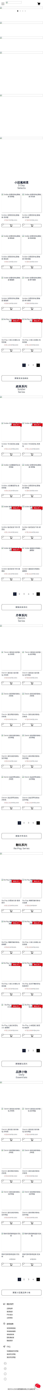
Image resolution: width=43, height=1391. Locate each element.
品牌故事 (10, 1308)
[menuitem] (24, 365)
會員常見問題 (11, 1354)
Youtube (6, 1380)
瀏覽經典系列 (21, 607)
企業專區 (10, 1318)
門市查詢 (10, 1315)
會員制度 (10, 1312)
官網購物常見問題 (12, 1351)
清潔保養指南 (11, 1328)
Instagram (6, 1369)
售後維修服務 (11, 1331)
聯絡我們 (10, 1341)
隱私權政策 (10, 1337)
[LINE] (6, 1375)
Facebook (6, 1364)
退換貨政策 (10, 1334)
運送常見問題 (11, 1357)
